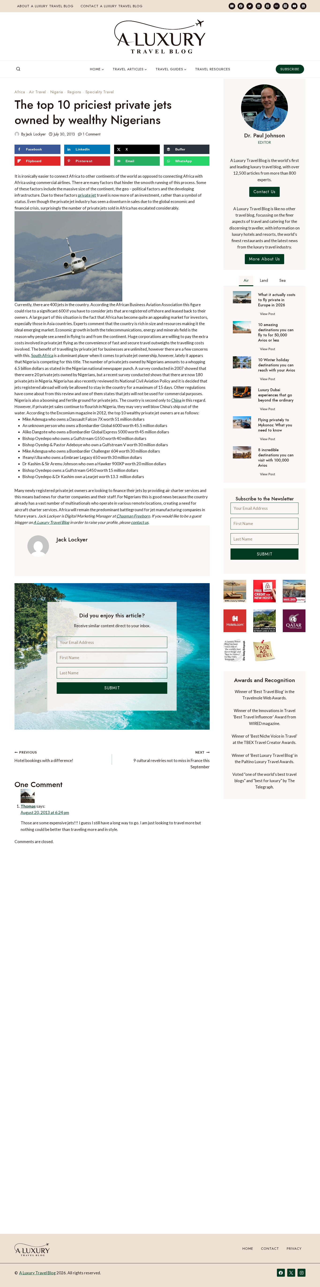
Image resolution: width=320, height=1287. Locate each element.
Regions (74, 92)
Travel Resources (212, 69)
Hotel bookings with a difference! (44, 756)
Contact (270, 1248)
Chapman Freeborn (133, 516)
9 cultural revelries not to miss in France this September (171, 759)
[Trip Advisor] (276, 6)
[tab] (246, 281)
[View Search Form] (18, 69)
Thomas (39, 803)
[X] (291, 1273)
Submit (112, 688)
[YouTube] (294, 6)
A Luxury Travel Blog (51, 522)
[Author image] (17, 134)
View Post (268, 314)
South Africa (42, 355)
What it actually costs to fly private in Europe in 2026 (276, 300)
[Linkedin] (259, 6)
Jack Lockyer (36, 134)
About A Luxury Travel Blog (45, 6)
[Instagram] (285, 6)
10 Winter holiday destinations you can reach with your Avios (276, 365)
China (176, 400)
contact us (139, 522)
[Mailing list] (232, 6)
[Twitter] (249, 6)
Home (247, 1248)
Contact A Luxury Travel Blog (112, 6)
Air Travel (37, 92)
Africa (20, 92)
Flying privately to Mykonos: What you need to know (275, 425)
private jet (87, 195)
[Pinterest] (267, 6)
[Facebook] (241, 6)
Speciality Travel (100, 92)
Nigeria (56, 92)
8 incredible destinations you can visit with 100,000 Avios (276, 457)
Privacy (294, 1248)
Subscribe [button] (289, 69)
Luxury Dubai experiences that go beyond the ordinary (276, 395)
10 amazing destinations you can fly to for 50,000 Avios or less (276, 332)
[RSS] (303, 6)
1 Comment (91, 134)
